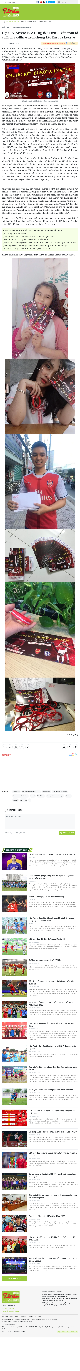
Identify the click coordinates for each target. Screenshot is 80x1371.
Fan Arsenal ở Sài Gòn (60, 792)
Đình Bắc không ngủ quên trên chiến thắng (46, 897)
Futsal (35, 22)
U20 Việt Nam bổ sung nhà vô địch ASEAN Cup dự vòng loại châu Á (53, 1154)
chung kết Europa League (55, 796)
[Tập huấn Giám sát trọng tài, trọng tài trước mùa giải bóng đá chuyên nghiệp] (14, 1202)
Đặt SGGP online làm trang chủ (67, 1332)
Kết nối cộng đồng (45, 22)
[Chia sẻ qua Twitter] (75, 746)
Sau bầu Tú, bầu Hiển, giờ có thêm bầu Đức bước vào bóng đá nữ (53, 1068)
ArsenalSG (16, 792)
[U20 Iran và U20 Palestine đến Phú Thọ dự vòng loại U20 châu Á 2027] (14, 1244)
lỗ (29, 800)
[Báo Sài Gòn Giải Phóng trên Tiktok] (44, 2)
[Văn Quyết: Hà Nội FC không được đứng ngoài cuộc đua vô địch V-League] (14, 1265)
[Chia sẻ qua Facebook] (69, 746)
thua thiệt (23, 800)
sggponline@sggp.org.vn (10, 1311)
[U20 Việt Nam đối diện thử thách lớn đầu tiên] (14, 946)
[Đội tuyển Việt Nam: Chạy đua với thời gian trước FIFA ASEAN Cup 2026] (14, 1009)
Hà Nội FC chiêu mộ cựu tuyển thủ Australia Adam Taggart (53, 854)
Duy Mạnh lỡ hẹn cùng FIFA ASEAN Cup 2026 (47, 1216)
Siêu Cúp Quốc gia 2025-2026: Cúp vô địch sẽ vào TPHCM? (53, 1132)
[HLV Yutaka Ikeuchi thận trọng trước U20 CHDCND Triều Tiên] (14, 1030)
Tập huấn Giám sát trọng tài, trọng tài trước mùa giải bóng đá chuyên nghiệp (53, 1196)
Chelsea (68, 796)
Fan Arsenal (46, 792)
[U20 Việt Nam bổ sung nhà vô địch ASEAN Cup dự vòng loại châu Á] (14, 1160)
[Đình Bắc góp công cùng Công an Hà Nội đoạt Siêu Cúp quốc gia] (14, 988)
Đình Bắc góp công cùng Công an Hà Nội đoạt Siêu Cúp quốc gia (51, 982)
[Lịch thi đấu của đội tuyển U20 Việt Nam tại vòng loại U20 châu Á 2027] (14, 1118)
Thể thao (6, 27)
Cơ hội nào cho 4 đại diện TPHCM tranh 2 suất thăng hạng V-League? (52, 1175)
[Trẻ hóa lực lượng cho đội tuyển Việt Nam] (14, 967)
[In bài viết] (27, 746)
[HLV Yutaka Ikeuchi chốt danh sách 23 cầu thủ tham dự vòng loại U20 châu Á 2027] (14, 925)
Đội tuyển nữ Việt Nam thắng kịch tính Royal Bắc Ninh (51, 1090)
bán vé (33, 796)
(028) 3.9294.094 (8, 1308)
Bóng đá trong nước (13, 22)
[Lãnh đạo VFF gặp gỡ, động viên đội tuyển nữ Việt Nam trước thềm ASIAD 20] (14, 882)
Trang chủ (3, 22)
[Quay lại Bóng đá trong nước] (4, 746)
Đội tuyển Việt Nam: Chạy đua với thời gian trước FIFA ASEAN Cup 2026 (51, 1003)
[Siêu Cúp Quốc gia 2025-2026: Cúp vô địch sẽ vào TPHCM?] (14, 1139)
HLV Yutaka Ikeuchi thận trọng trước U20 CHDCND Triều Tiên (51, 1024)
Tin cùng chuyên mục (16, 850)
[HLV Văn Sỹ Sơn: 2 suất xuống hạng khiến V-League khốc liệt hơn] (14, 1053)
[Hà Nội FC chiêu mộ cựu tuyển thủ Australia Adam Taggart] (14, 861)
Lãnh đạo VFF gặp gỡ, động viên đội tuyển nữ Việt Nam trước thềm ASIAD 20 (51, 877)
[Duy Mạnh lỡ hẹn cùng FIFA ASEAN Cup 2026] (14, 1223)
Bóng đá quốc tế (26, 22)
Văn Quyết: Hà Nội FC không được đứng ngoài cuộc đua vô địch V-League (53, 1259)
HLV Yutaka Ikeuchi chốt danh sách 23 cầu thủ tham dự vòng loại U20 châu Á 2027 (51, 919)
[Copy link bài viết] (21, 746)
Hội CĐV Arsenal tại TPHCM (31, 792)
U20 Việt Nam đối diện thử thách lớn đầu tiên (47, 939)
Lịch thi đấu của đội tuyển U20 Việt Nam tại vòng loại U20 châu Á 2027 (52, 1112)
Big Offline (40, 796)
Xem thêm (13, 1278)
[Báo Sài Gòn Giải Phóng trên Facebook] (37, 2)
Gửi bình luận (68, 833)
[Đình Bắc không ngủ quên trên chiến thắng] (14, 903)
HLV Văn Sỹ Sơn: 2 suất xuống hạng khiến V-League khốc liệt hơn (52, 1047)
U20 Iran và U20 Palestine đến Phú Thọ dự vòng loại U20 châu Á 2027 (52, 1238)
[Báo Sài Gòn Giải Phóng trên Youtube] (41, 2)
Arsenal (15, 800)
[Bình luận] (10, 746)
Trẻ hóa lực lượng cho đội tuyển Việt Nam (46, 960)
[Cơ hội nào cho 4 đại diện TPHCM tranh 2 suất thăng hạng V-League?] (14, 1181)
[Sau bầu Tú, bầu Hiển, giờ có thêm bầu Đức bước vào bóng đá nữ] (14, 1074)
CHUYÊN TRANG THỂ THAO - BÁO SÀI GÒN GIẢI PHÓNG (11, 12)
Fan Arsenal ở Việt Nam (20, 796)
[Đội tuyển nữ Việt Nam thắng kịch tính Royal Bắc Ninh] (14, 1096)
